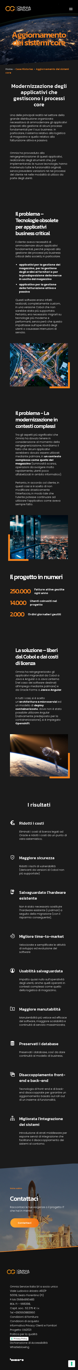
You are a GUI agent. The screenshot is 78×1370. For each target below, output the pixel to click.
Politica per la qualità (23, 1334)
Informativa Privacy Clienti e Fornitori (33, 1325)
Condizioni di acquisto (24, 1321)
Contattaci (24, 1223)
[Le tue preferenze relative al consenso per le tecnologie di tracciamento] (71, 1363)
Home (9, 69)
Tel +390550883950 (22, 1312)
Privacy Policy (20, 1338)
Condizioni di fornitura (24, 1317)
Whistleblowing (19, 1347)
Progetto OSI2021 (20, 1330)
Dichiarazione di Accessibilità (29, 1343)
